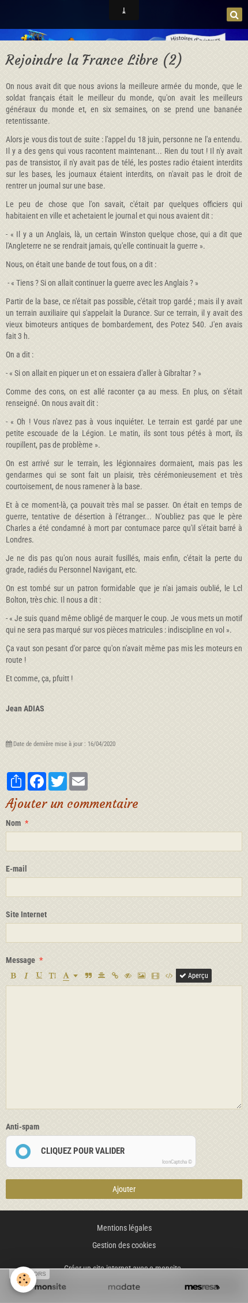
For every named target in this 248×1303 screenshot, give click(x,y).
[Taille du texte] (52, 976)
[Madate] (123, 1287)
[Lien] (115, 976)
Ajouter (124, 1189)
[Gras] (13, 976)
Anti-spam (22, 1126)
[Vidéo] (155, 976)
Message (20, 960)
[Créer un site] (46, 1287)
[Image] (141, 976)
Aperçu (197, 976)
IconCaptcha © (177, 1162)
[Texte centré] (101, 976)
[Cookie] (23, 1280)
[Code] (169, 976)
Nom (13, 823)
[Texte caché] (128, 976)
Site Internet (26, 914)
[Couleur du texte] (70, 976)
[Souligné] (39, 976)
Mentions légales (124, 1227)
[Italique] (26, 976)
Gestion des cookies (124, 1245)
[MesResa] (202, 1287)
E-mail (16, 868)
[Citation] (88, 976)
